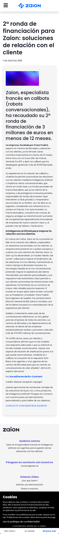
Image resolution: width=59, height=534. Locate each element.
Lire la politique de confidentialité (21, 521)
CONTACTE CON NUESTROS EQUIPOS (26, 405)
